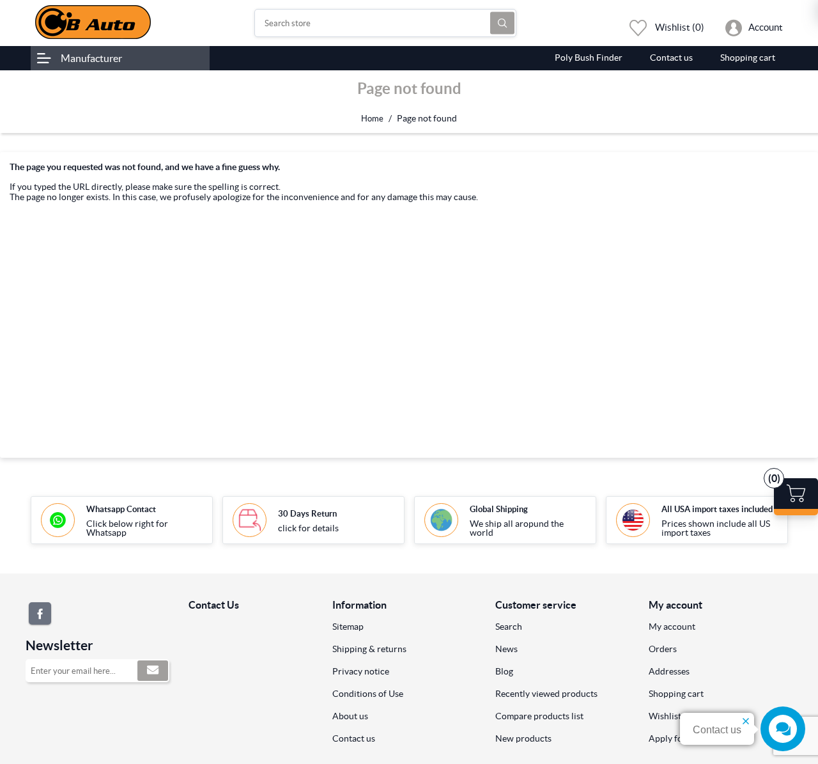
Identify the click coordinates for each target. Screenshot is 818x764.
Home (372, 118)
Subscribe (152, 670)
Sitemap (348, 626)
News (506, 649)
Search (502, 23)
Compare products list (539, 716)
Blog (504, 671)
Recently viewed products (546, 694)
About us (350, 716)
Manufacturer (91, 58)
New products (523, 738)
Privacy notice (360, 671)
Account (765, 26)
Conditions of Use (367, 694)
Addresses (669, 671)
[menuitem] (404, 626)
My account (672, 626)
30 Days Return (307, 513)
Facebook (40, 613)
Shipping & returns (369, 649)
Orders (663, 649)
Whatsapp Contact (121, 509)
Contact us (353, 738)
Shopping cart (676, 694)
